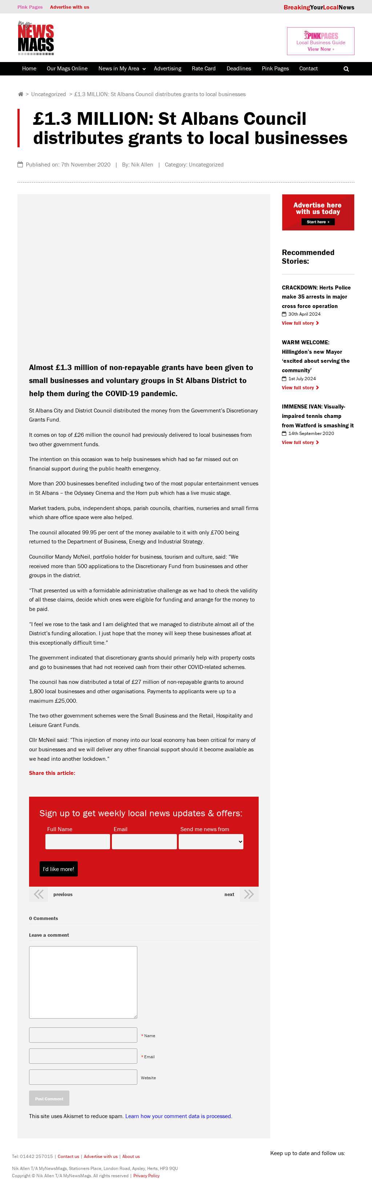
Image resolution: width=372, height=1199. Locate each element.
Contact (308, 68)
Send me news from (205, 829)
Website (148, 1077)
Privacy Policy (146, 1176)
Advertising (167, 68)
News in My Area (118, 68)
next (229, 894)
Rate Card (204, 68)
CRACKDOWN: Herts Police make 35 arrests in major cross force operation (316, 296)
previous (63, 894)
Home (29, 68)
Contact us (68, 1156)
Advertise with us (69, 7)
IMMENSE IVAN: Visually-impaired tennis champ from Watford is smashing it (318, 415)
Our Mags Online (67, 68)
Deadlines (239, 68)
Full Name (59, 829)
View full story (298, 323)
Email (121, 829)
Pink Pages (30, 7)
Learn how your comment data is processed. (178, 1116)
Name (149, 1035)
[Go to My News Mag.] (21, 94)
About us (131, 1156)
